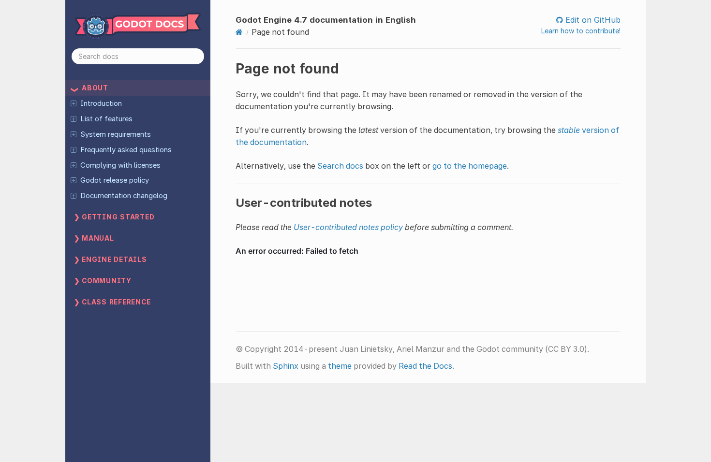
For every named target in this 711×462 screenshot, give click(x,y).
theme (340, 366)
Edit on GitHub (592, 20)
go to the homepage (469, 166)
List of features (106, 119)
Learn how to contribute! (581, 31)
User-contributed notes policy (348, 227)
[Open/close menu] (73, 103)
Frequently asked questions (126, 149)
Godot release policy (114, 180)
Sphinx (285, 366)
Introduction (101, 103)
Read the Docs (425, 366)
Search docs (340, 166)
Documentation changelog (123, 195)
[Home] (239, 32)
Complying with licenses (120, 165)
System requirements (115, 134)
